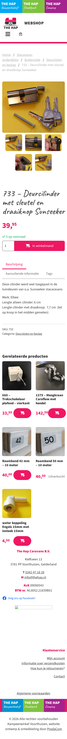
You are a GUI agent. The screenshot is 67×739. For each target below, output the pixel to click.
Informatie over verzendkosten (43, 663)
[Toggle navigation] (7, 34)
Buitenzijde (32, 60)
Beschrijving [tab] (14, 264)
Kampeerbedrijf (9, 5)
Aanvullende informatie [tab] (22, 273)
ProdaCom (54, 729)
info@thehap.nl (35, 577)
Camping (53, 5)
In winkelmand (42, 246)
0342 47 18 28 (34, 572)
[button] (22, 413)
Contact (59, 676)
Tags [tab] (49, 273)
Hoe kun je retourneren (47, 668)
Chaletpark (31, 5)
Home (6, 55)
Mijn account (56, 658)
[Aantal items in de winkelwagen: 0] (20, 34)
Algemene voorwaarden (33, 693)
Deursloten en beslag (29, 334)
